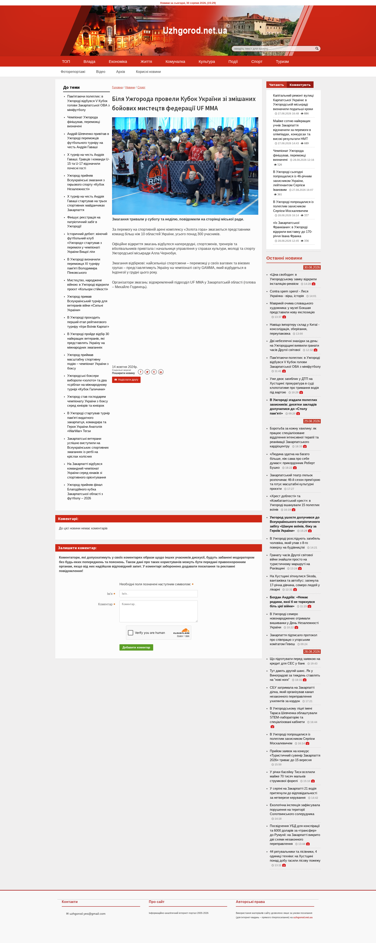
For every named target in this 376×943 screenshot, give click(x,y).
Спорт (256, 61)
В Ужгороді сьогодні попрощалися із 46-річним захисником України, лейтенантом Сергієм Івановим (292, 180)
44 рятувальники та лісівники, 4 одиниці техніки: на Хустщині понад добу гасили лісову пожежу (295, 856)
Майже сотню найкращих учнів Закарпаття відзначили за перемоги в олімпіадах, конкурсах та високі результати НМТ (292, 130)
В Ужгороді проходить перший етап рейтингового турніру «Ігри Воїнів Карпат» (88, 322)
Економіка (118, 61)
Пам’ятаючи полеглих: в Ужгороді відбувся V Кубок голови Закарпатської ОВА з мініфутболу (295, 362)
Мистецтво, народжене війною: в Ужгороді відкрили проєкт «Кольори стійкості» (88, 285)
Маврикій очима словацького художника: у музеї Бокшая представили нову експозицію (292, 308)
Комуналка (175, 61)
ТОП (66, 61)
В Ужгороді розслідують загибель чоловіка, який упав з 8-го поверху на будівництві (295, 543)
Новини (130, 87)
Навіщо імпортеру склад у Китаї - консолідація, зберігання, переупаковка (294, 329)
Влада (89, 61)
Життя (146, 61)
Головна (117, 87)
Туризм (282, 61)
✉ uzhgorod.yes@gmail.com (86, 913)
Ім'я (111, 594)
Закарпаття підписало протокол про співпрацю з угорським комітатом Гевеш (293, 639)
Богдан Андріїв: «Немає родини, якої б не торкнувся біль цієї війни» (292, 602)
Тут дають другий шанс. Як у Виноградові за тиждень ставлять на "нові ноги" (295, 675)
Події (233, 61)
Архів (120, 71)
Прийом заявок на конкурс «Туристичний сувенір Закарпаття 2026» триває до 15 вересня (295, 755)
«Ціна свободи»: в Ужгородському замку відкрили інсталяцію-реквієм (293, 279)
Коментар (106, 604)
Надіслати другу (126, 379)
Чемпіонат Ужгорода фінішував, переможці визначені (83, 122)
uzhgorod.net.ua (302, 917)
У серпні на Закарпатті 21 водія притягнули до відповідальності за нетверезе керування (293, 793)
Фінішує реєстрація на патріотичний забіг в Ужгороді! (83, 222)
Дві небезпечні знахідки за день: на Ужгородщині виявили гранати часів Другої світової (294, 345)
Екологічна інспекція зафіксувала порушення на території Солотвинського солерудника (295, 809)
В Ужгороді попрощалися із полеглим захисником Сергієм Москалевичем (293, 206)
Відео (100, 71)
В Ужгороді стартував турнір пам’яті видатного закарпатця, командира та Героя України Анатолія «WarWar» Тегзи (88, 422)
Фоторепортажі (73, 71)
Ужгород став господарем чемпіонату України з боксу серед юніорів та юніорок (87, 401)
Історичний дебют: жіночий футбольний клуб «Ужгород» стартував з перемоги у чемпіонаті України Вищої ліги (87, 242)
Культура (207, 61)
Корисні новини (148, 71)
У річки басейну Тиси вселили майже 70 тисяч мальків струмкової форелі (292, 776)
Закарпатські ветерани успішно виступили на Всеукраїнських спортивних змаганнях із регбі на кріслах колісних (88, 447)
